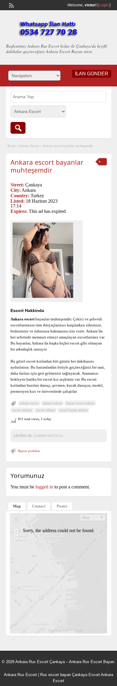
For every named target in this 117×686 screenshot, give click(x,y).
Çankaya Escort (86, 674)
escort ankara (45, 410)
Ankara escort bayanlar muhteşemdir (46, 165)
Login (104, 5)
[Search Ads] (18, 128)
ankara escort (29, 403)
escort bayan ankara (73, 410)
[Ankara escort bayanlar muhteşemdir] (46, 260)
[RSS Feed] (10, 4)
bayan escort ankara (80, 403)
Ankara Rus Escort (20, 674)
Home (12, 146)
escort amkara (22, 410)
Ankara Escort (29, 146)
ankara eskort (52, 403)
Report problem (29, 451)
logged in (44, 486)
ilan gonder (91, 73)
